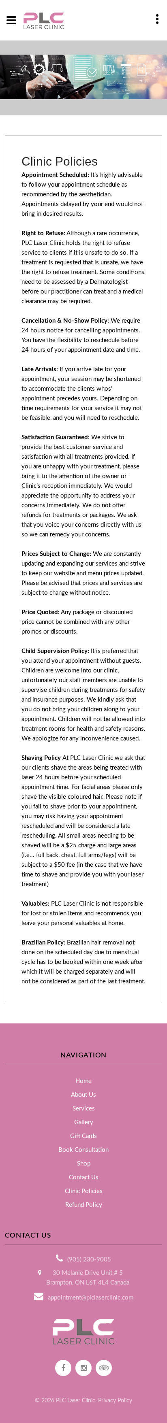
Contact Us (83, 1177)
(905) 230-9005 (89, 1260)
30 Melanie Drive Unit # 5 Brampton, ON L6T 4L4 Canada (87, 1278)
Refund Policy (83, 1205)
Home (83, 1081)
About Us (83, 1095)
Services (84, 1109)
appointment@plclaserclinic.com (90, 1298)
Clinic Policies (84, 1191)
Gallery (83, 1122)
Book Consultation (83, 1150)
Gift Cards (83, 1136)
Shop (83, 1164)
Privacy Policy (115, 1401)
